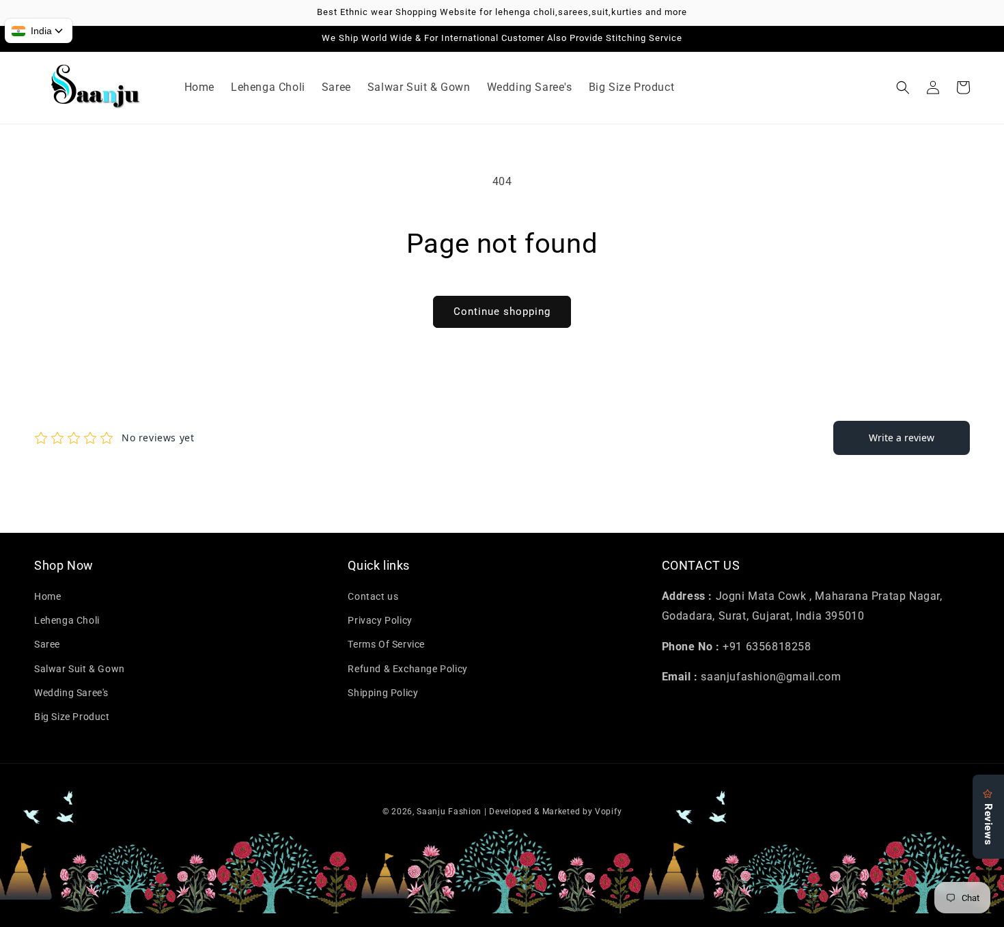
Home (47, 596)
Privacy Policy (380, 620)
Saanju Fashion (450, 811)
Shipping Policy (383, 692)
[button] (903, 87)
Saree (47, 644)
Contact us (373, 596)
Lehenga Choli (67, 620)
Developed (510, 811)
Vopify (608, 811)
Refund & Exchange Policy (407, 668)
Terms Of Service (386, 644)
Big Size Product (72, 716)
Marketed (561, 811)
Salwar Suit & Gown (79, 668)
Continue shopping (502, 311)
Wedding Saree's (71, 692)
